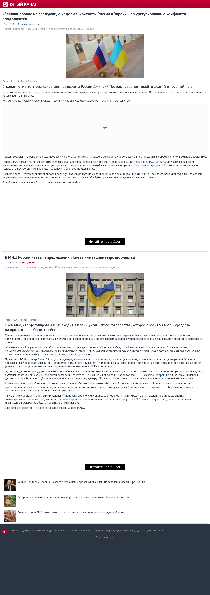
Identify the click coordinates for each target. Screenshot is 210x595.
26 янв (5, 24)
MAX (77, 182)
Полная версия (105, 537)
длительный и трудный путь (147, 162)
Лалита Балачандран (28, 24)
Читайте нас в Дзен (105, 241)
